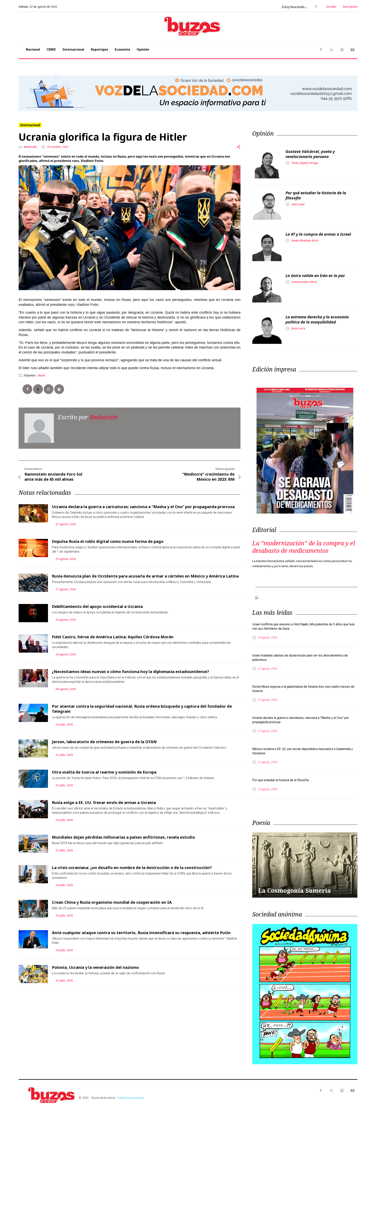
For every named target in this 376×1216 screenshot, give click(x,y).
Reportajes (99, 49)
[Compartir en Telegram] (59, 389)
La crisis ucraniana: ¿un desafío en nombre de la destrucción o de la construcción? (132, 867)
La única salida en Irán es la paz (315, 275)
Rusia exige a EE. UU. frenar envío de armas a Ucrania (104, 802)
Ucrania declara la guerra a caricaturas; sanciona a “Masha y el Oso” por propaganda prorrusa (143, 506)
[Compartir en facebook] (27, 389)
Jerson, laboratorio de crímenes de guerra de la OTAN (104, 741)
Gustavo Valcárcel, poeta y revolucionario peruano (310, 154)
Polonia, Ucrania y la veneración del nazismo (95, 967)
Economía (122, 49)
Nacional (33, 49)
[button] (44, 93)
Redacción (31, 147)
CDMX (51, 49)
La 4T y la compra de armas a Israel (318, 234)
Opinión (143, 49)
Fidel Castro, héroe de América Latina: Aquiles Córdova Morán (113, 636)
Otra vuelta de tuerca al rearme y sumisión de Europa (104, 772)
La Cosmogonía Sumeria (294, 890)
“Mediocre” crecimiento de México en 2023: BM (208, 476)
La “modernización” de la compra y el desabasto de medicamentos (303, 547)
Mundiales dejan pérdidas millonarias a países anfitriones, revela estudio (123, 837)
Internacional (73, 49)
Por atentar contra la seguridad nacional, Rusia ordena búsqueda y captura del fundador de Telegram (142, 709)
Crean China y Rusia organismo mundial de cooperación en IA (112, 902)
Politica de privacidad (130, 1097)
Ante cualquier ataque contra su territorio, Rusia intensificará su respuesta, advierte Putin (141, 932)
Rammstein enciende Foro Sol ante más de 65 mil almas (53, 476)
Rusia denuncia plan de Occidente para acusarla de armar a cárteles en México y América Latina (145, 576)
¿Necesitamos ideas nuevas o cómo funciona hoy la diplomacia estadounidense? (130, 671)
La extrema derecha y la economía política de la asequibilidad (317, 319)
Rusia (41, 375)
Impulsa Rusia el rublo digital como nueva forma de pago (108, 541)
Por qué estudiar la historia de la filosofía (316, 195)
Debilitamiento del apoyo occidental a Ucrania (97, 606)
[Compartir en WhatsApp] (48, 389)
